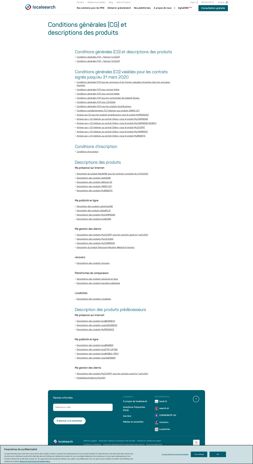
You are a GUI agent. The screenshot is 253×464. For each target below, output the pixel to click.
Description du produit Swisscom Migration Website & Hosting (105, 247)
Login (192, 2)
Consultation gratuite (213, 8)
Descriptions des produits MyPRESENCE (95, 329)
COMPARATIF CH (167, 415)
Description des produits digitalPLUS (94, 210)
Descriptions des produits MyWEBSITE (95, 190)
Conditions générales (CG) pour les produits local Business (104, 106)
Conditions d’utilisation (92, 444)
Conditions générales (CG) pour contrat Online (98, 89)
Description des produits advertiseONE (95, 206)
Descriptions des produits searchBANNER (96, 358)
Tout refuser (199, 454)
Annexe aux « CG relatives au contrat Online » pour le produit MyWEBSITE (111, 136)
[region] (126, 454)
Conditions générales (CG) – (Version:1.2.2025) (98, 57)
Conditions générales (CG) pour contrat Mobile (98, 94)
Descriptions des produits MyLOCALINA (95, 239)
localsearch (128, 397)
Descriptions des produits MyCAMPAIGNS (96, 215)
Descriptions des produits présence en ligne (97, 279)
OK (218, 454)
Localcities (164, 429)
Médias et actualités (96, 2)
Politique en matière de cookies (149, 441)
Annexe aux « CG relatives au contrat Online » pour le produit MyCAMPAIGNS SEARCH (116, 123)
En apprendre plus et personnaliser (175, 454)
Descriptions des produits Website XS (94, 182)
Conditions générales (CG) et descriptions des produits (123, 444)
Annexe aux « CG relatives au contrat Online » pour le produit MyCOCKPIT (111, 127)
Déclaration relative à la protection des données (117, 441)
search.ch (164, 408)
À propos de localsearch (135, 401)
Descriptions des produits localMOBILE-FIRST (98, 353)
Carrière (80, 2)
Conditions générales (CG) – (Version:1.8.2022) (98, 61)
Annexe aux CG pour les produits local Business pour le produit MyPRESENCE (113, 115)
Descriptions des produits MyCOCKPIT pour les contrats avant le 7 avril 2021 (112, 373)
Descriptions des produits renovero (93, 263)
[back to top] (196, 399)
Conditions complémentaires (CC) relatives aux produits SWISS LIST (108, 110)
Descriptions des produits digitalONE (94, 178)
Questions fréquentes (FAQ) (134, 409)
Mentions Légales (90, 441)
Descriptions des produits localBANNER (95, 345)
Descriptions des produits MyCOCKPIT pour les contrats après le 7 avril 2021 (112, 235)
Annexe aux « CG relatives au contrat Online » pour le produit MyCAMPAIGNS (112, 119)
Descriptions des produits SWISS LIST (94, 186)
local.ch (163, 401)
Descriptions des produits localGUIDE (94, 219)
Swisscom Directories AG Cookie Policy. (35, 461)
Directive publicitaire (154, 444)
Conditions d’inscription (87, 151)
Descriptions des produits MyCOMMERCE (96, 243)
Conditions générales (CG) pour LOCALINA (96, 102)
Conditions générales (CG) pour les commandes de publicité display (108, 98)
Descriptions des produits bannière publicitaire (98, 283)
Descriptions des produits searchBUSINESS (97, 325)
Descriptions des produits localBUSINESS (96, 321)
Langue (221, 2)
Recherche (206, 2)
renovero (163, 422)
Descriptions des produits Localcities (94, 299)
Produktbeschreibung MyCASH (91, 378)
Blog (111, 2)
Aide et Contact (123, 2)
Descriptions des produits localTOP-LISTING (97, 349)
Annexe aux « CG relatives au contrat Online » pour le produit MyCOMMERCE (112, 131)
